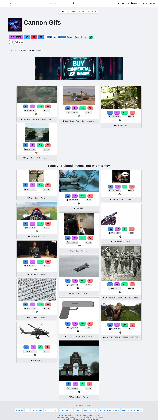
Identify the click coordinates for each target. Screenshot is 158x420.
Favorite (16, 37)
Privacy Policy (37, 410)
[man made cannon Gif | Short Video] (121, 108)
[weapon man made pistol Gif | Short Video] (79, 319)
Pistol (90, 336)
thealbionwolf (43, 193)
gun (27, 50)
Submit (126, 3)
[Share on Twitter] (27, 37)
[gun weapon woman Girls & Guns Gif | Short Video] (121, 321)
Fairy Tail (120, 242)
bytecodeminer (42, 355)
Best (77, 37)
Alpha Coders (7, 3)
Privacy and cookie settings (132, 410)
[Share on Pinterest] (34, 37)
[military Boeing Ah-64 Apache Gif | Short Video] (37, 343)
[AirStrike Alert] (79, 380)
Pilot (43, 236)
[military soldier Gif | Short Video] (37, 300)
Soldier (43, 317)
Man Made (71, 11)
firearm (39, 50)
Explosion (35, 119)
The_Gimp (85, 392)
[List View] (55, 37)
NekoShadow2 (127, 194)
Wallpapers (19, 42)
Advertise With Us (90, 410)
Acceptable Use (66, 410)
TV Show (84, 251)
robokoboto (43, 114)
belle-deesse (85, 288)
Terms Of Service (51, 410)
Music (123, 199)
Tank (49, 119)
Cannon (81, 11)
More (84, 37)
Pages (70, 37)
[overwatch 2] (79, 192)
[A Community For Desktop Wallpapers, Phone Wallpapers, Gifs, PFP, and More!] (63, 11)
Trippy (120, 297)
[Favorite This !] (75, 108)
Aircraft (85, 397)
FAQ (27, 410)
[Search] (73, 3)
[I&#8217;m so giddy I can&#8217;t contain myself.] (37, 258)
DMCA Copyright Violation (109, 410)
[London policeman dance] (36, 181)
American (112, 297)
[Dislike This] (90, 108)
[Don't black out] (37, 220)
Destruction (90, 121)
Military (43, 119)
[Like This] (40, 347)
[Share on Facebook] (41, 37)
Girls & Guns (134, 337)
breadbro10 (86, 203)
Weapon (74, 336)
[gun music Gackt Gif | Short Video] (121, 182)
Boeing (78, 293)
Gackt (129, 199)
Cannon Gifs (91, 11)
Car (28, 119)
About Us (19, 410)
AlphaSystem (127, 120)
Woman (125, 337)
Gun (81, 208)
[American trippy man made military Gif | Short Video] (121, 280)
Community (137, 3)
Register (152, 3)
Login (145, 3)
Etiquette (78, 410)
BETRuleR (43, 231)
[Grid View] (49, 37)
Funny (43, 274)
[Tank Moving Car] (79, 104)
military (22, 50)
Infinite (63, 37)
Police (43, 198)
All (11, 42)
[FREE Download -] (68, 108)
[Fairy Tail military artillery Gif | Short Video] (121, 225)
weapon (32, 50)
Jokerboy (43, 312)
